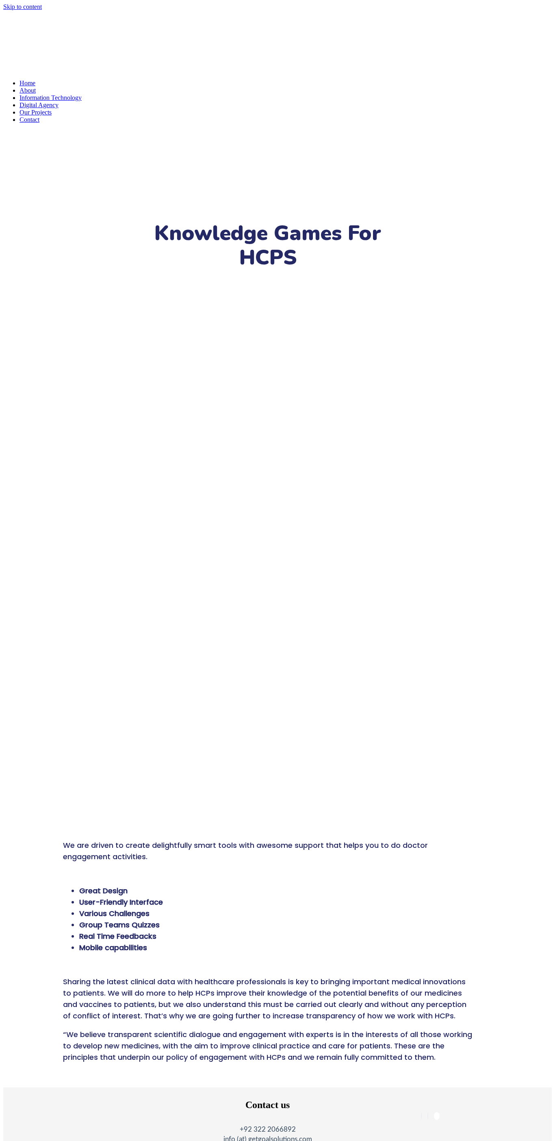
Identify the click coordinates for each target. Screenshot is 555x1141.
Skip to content (22, 6)
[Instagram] (437, 1116)
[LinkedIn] (427, 1116)
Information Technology (51, 97)
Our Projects (36, 112)
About (28, 90)
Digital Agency (39, 105)
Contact (29, 119)
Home (27, 83)
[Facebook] (421, 1116)
